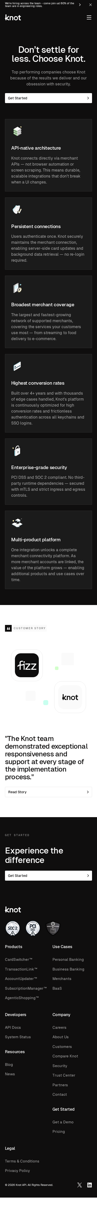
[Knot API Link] (89, 1185)
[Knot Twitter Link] (79, 1185)
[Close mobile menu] (89, 17)
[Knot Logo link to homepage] (13, 17)
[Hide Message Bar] (90, 4)
